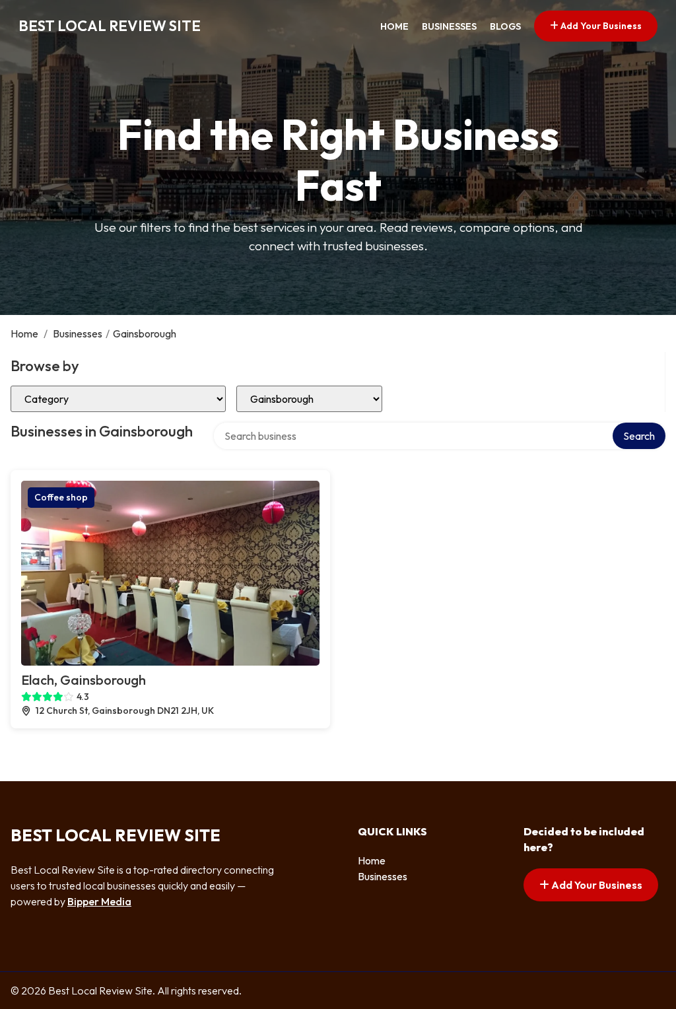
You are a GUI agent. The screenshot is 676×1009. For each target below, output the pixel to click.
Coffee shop (61, 497)
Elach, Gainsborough (83, 680)
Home (394, 26)
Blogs (505, 26)
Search (639, 435)
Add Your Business (600, 26)
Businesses (449, 26)
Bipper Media (99, 901)
